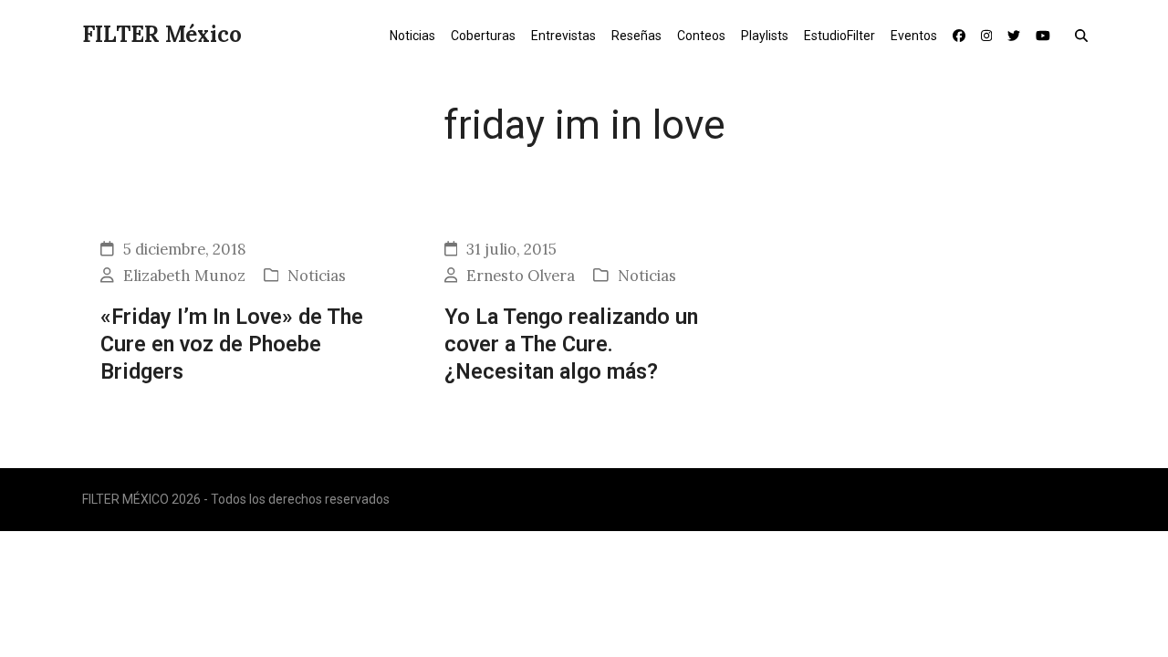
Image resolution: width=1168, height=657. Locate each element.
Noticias (316, 276)
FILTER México (162, 34)
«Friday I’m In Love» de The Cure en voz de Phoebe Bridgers (231, 344)
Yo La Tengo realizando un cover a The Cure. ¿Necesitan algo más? (571, 344)
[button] (1085, 34)
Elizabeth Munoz (184, 276)
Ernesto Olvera (520, 276)
